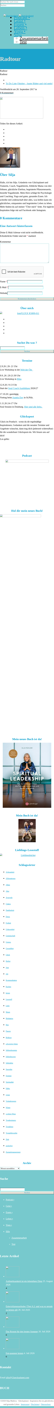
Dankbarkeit (10, 910)
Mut (7, 1025)
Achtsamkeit (10, 872)
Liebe (8, 1006)
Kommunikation (11, 980)
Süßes (8, 1088)
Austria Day (17, 397)
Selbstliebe (9, 1063)
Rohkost (9, 1038)
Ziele (7, 1139)
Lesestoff (9, 999)
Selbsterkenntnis (11, 1050)
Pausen (8, 1031)
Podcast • (10, 1199)
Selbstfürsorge (11, 1057)
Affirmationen (10, 878)
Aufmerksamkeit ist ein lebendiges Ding (24, 1281)
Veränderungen (11, 1101)
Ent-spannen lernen (14, 1353)
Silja (8, 1231)
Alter (7, 891)
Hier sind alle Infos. (33, 407)
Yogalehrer (9, 1127)
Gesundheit (10, 948)
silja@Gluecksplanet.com (17, 1377)
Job (7, 974)
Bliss (19, 379)
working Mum (11, 1114)
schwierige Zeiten (12, 1044)
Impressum (25, 1404)
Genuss (8, 942)
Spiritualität (10, 1082)
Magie (8, 1012)
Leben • (9, 1219)
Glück (8, 955)
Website (3, 293)
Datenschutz (46, 1404)
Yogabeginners (11, 1120)
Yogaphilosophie (11, 1133)
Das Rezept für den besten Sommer (22, 1331)
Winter (8, 1108)
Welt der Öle (26, 370)
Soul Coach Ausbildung (19, 388)
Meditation (9, 1018)
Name (2, 281)
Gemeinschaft (10, 936)
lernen (8, 993)
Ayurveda (9, 898)
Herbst (8, 961)
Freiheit (8, 923)
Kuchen (8, 987)
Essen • (9, 1212)
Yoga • (9, 1225)
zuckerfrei (9, 1146)
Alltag (8, 885)
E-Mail (3, 287)
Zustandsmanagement (13, 1152)
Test (13, 1244)
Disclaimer (35, 1404)
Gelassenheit (10, 929)
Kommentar (5, 242)
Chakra (8, 904)
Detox (8, 917)
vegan (8, 1095)
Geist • (9, 1206)
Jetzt (7, 968)
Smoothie (9, 1069)
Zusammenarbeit (19, 1238)
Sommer (9, 1076)
